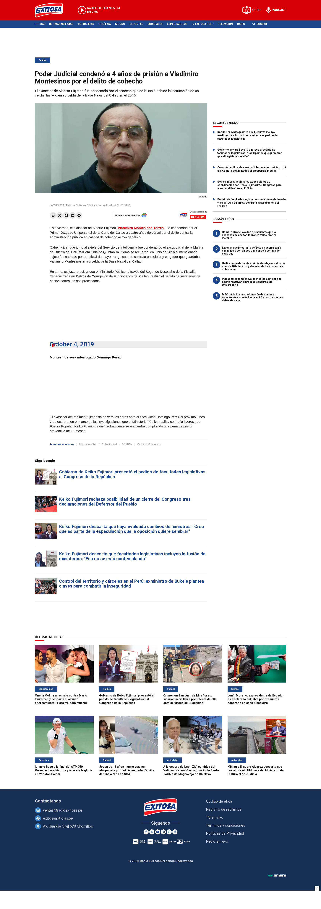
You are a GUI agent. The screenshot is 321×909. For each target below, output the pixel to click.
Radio (241, 23)
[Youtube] (157, 831)
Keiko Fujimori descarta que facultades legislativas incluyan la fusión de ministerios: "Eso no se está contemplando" (132, 556)
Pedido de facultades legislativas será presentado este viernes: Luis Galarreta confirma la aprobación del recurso (251, 202)
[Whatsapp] (53, 215)
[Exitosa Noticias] (52, 10)
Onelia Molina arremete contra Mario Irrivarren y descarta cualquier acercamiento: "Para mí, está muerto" (61, 699)
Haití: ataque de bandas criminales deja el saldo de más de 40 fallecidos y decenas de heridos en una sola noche (253, 266)
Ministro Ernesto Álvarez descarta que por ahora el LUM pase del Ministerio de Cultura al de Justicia (256, 770)
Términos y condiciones (225, 825)
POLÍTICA (127, 444)
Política (105, 23)
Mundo (120, 23)
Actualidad (86, 23)
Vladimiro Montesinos (149, 444)
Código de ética (219, 801)
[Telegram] (79, 215)
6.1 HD (256, 10)
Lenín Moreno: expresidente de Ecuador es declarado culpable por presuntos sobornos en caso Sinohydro (256, 699)
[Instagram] (163, 831)
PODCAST (279, 10)
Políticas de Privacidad (225, 833)
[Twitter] (59, 215)
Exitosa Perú (204, 23)
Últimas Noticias (61, 23)
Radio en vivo (217, 841)
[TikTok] (174, 831)
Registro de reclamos (223, 809)
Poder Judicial (109, 444)
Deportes (136, 23)
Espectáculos (177, 23)
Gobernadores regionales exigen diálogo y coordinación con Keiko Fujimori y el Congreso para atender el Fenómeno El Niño (249, 185)
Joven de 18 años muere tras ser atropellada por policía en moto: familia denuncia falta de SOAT (126, 770)
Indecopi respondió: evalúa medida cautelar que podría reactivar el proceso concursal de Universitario (251, 281)
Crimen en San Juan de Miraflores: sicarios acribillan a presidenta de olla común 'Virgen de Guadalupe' (189, 699)
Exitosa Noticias (87, 444)
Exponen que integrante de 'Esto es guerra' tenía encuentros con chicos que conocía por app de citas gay (251, 250)
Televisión (225, 23)
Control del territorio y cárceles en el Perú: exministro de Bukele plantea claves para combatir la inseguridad (131, 584)
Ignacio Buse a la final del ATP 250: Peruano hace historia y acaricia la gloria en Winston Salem (63, 770)
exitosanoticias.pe (58, 818)
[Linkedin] (72, 215)
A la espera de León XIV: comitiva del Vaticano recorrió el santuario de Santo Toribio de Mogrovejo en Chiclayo (191, 770)
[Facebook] (66, 215)
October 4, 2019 (72, 344)
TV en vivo (214, 817)
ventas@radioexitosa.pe (62, 810)
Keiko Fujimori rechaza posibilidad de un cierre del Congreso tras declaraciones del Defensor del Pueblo (125, 502)
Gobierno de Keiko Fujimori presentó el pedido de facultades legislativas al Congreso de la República (132, 474)
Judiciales (155, 23)
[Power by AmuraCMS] (277, 875)
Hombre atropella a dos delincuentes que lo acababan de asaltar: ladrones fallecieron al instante (249, 235)
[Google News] (169, 831)
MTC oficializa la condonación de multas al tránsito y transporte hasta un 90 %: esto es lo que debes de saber (252, 297)
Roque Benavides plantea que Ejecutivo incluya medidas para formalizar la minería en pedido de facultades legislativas (247, 135)
